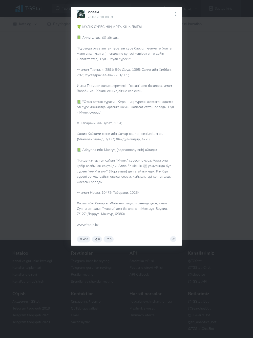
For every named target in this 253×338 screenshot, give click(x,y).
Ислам (93, 12)
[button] (173, 239)
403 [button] (85, 239)
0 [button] (99, 239)
